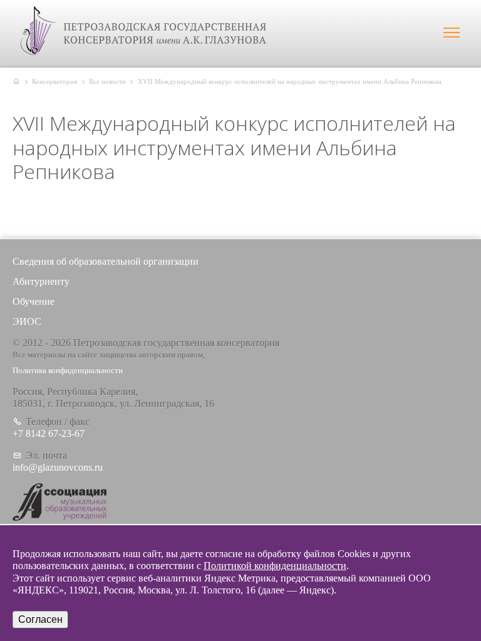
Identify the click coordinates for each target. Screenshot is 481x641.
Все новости (107, 81)
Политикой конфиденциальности (275, 565)
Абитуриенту (41, 281)
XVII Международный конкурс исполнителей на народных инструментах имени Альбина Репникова (290, 81)
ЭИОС (27, 321)
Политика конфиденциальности (68, 370)
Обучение (33, 301)
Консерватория (54, 81)
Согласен (40, 619)
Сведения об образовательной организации (106, 261)
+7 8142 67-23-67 (49, 433)
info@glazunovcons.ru (58, 467)
